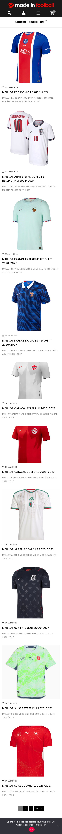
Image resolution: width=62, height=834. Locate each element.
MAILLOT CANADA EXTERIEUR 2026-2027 (29, 408)
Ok (31, 829)
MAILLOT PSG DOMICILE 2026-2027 (25, 92)
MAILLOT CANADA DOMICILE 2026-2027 (28, 472)
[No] (58, 825)
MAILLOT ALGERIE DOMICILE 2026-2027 (28, 549)
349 (36, 808)
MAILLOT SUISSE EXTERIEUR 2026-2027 (27, 708)
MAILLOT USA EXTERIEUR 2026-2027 (25, 628)
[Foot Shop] (31, 5)
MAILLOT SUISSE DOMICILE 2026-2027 (27, 786)
